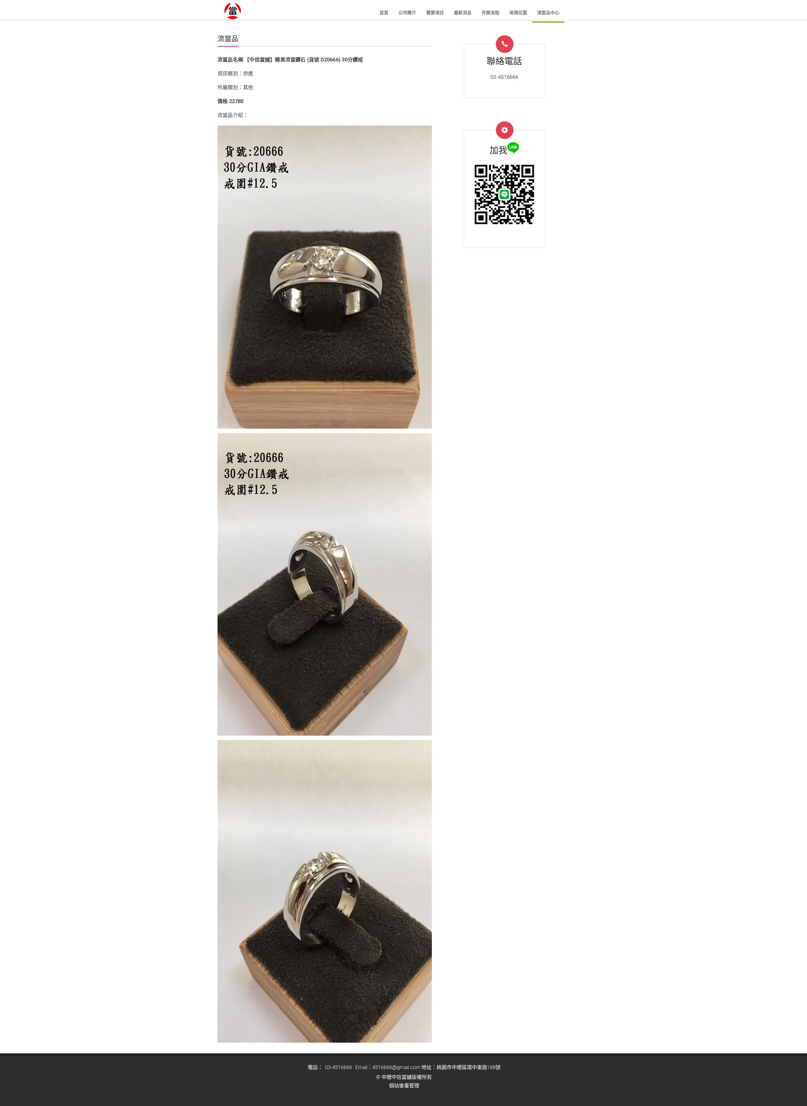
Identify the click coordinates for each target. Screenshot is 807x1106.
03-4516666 (505, 77)
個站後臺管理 (404, 1085)
